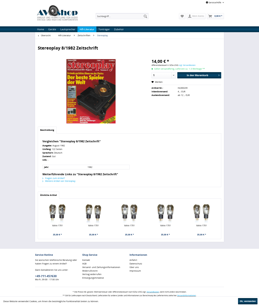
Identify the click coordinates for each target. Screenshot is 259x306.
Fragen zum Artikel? (55, 178)
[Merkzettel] (182, 16)
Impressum (135, 270)
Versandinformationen (186, 295)
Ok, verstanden (248, 301)
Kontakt (86, 260)
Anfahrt (133, 260)
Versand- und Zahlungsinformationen (101, 267)
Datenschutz (136, 263)
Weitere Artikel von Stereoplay (60, 181)
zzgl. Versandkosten (187, 65)
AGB (84, 263)
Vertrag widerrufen (91, 274)
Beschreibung (47, 130)
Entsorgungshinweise (93, 277)
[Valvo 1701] (57, 212)
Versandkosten (153, 292)
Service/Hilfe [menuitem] (215, 2)
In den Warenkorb (197, 75)
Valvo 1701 (57, 225)
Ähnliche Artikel (48, 195)
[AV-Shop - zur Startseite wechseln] (57, 13)
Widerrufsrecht (90, 270)
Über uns (134, 267)
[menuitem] (122, 16)
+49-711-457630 (46, 276)
